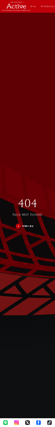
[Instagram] (16, 423)
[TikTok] (49, 423)
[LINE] (5, 423)
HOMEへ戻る (28, 226)
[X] (27, 423)
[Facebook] (38, 423)
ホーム (33, 6)
